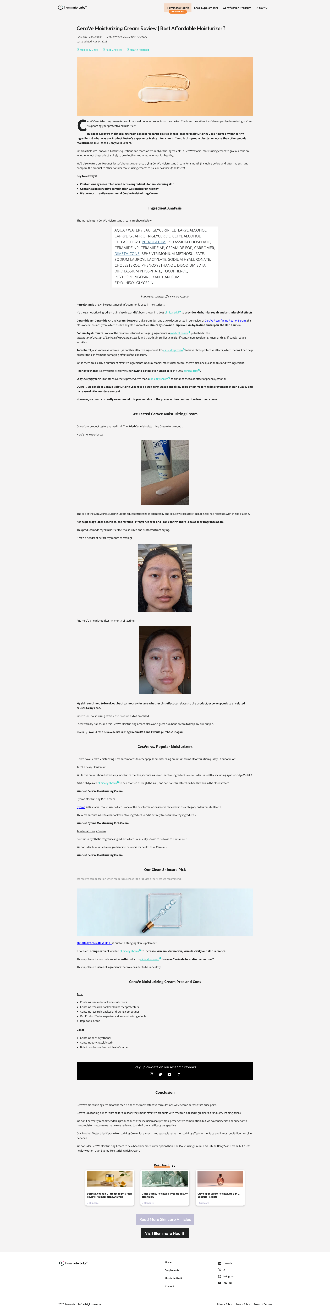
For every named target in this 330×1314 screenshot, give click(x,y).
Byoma (81, 807)
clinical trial (191, 371)
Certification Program (237, 7)
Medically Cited (89, 50)
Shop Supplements (206, 7)
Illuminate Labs (73, 1304)
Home (168, 1262)
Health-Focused (139, 50)
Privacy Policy (224, 1304)
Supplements (172, 1270)
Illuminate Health (178, 7)
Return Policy (243, 1304)
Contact (169, 1286)
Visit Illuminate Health (165, 1233)
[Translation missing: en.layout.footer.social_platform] (151, 1075)
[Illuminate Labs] (72, 7)
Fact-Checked (114, 50)
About (260, 7)
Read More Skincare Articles (165, 1219)
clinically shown (158, 379)
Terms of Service (263, 1304)
